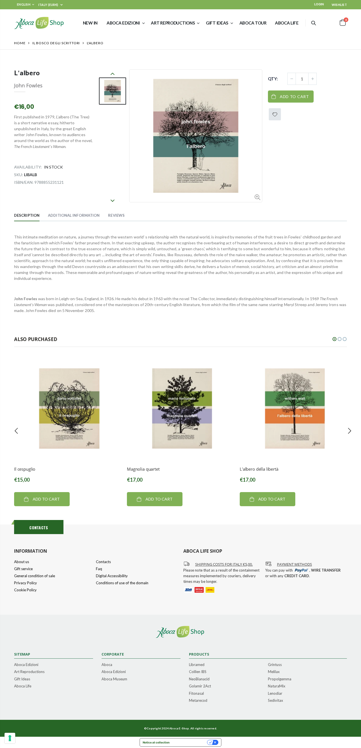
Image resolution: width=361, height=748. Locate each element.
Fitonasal (196, 694)
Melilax (274, 672)
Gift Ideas (22, 679)
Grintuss (275, 665)
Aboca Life (22, 686)
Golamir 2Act (200, 686)
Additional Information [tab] (74, 215)
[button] (334, 339)
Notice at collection (156, 742)
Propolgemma (279, 679)
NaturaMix (276, 686)
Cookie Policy (25, 590)
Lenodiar (275, 694)
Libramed (196, 665)
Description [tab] (26, 215)
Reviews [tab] (116, 215)
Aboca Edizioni (26, 665)
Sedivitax (275, 701)
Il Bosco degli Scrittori (56, 43)
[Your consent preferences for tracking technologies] (10, 738)
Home (20, 43)
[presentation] (16, 431)
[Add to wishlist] (275, 114)
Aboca (107, 665)
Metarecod (198, 701)
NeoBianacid (199, 679)
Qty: (273, 78)
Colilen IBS (197, 672)
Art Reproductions (29, 672)
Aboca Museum (114, 679)
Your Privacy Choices (190, 742)
